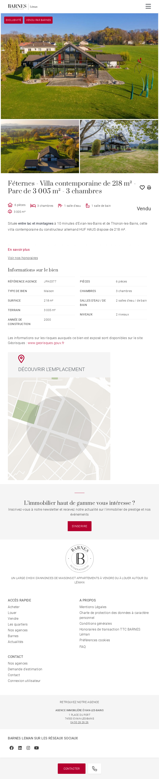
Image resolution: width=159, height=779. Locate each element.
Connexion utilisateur (24, 681)
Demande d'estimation (25, 669)
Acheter (13, 607)
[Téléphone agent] (94, 768)
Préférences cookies (95, 640)
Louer (12, 613)
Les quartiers (18, 624)
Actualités (15, 642)
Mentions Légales (93, 607)
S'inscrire (79, 526)
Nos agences (18, 630)
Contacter (72, 768)
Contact (14, 675)
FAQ (83, 647)
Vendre (13, 619)
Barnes (13, 636)
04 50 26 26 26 (79, 722)
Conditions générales (96, 624)
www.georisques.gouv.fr (46, 343)
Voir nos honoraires (23, 258)
